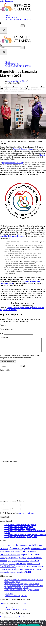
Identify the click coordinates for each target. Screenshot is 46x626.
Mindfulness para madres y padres (16, 588)
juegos (13, 561)
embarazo (16, 555)
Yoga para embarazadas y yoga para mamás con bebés (23, 586)
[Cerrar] (3, 30)
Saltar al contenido (6, 1)
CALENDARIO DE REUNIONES (18, 19)
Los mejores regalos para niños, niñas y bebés (20, 537)
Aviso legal (9, 594)
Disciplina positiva (28, 551)
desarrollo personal (10, 551)
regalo (39, 569)
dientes (18, 551)
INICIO (7, 15)
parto (39, 566)
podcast (16, 569)
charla (40, 545)
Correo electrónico (7, 329)
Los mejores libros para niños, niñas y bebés (20, 529)
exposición (33, 308)
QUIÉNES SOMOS (12, 17)
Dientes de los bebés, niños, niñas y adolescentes (21, 584)
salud (7, 572)
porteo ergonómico (25, 569)
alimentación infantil (8, 545)
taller (28, 571)
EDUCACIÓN (6, 555)
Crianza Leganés (13, 308)
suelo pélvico (21, 572)
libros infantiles (21, 564)
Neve (2, 603)
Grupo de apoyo (15, 557)
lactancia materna (10, 310)
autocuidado (28, 545)
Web (1, 333)
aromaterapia (20, 545)
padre (35, 566)
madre (29, 564)
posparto (33, 569)
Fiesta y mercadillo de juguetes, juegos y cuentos (21, 590)
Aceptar (21, 625)
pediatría (9, 569)
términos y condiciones (26, 513)
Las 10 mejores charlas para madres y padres (20, 525)
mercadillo (18, 566)
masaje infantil (36, 564)
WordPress (22, 603)
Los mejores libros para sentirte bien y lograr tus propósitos (25, 535)
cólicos (2, 551)
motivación (29, 566)
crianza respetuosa (38, 549)
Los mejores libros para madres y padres (18, 527)
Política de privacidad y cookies (16, 596)
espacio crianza (24, 308)
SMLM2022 (13, 572)
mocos (23, 566)
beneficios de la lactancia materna (12, 236)
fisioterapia (3, 558)
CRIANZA (4, 549)
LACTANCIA (24, 561)
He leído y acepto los (18, 513)
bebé (35, 544)
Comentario (5, 337)
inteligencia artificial (28, 558)
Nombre (3, 325)
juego (9, 561)
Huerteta (42, 155)
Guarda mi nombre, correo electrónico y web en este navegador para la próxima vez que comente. (20, 357)
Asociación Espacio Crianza (17, 81)
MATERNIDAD (8, 566)
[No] (41, 625)
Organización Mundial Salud (12, 163)
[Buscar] (1, 23)
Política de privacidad (33, 625)
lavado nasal (12, 564)
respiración (3, 572)
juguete (17, 561)
